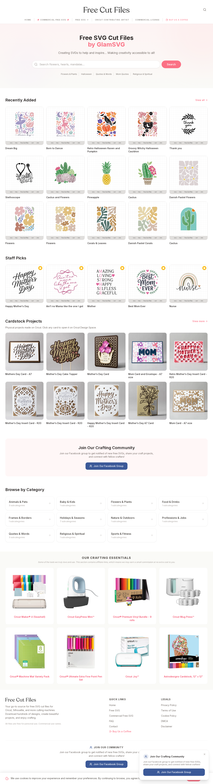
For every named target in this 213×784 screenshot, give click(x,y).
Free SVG (80, 20)
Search (171, 64)
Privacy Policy (169, 705)
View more (198, 321)
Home (28, 20)
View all (200, 100)
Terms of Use (168, 710)
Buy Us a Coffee (178, 20)
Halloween (86, 74)
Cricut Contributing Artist (112, 20)
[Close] (204, 754)
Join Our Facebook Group (108, 466)
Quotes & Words (104, 74)
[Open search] (205, 10)
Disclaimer (166, 726)
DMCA (164, 721)
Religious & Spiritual (142, 74)
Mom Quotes (122, 74)
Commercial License (147, 20)
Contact (113, 726)
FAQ (111, 721)
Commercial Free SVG (53, 20)
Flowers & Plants (69, 74)
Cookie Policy (168, 715)
